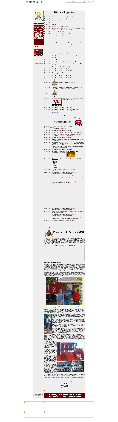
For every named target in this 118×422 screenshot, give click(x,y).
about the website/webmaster (67, 13)
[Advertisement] (59, 399)
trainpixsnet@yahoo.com (62, 147)
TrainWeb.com (80, 98)
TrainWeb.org (67, 98)
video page (76, 218)
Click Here (72, 118)
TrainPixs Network (37, 393)
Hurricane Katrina (62, 128)
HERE (69, 182)
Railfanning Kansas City (64, 132)
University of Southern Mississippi (59, 335)
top (44, 222)
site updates (58, 13)
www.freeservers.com (74, 16)
